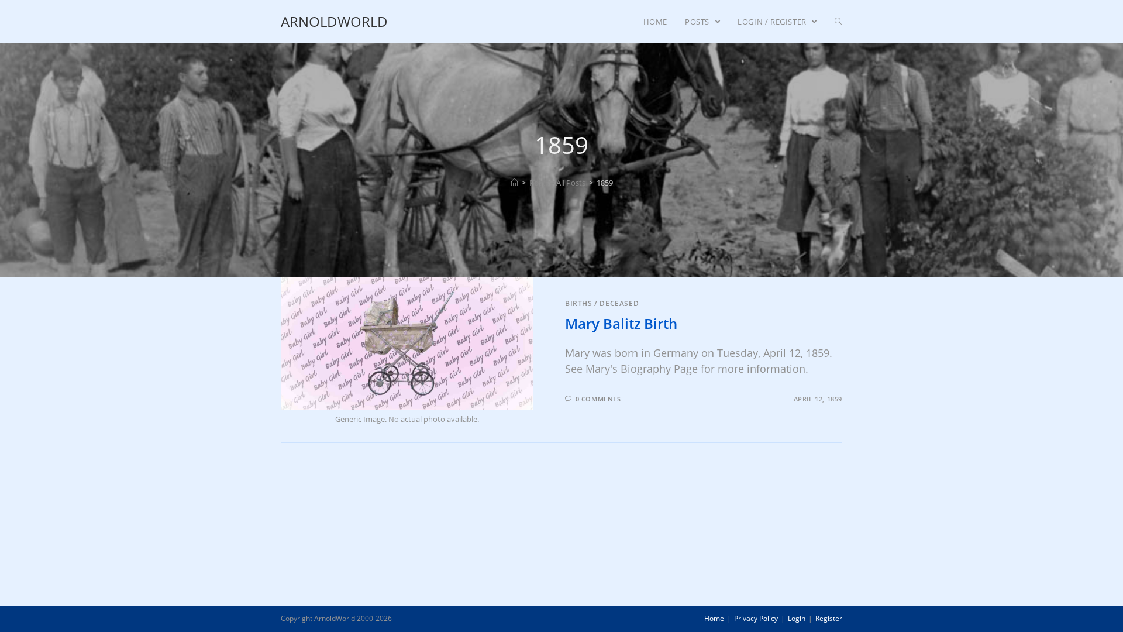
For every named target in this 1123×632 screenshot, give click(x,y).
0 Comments (598, 398)
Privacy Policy (756, 618)
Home (714, 618)
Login (796, 618)
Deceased (619, 303)
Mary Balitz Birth (621, 323)
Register (828, 618)
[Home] (514, 182)
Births (578, 303)
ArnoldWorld (334, 21)
